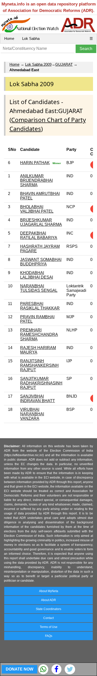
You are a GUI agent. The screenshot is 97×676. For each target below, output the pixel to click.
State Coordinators (48, 609)
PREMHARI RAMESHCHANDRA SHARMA (39, 334)
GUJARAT (64, 64)
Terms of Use (48, 627)
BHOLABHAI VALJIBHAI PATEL (36, 209)
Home (9, 38)
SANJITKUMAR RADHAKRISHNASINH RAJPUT (41, 383)
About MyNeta (48, 591)
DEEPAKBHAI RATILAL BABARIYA (38, 235)
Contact (48, 618)
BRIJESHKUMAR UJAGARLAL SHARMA (41, 222)
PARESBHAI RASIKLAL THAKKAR (40, 306)
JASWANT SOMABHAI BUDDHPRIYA (40, 261)
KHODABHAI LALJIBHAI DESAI (36, 275)
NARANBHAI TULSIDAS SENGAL (38, 288)
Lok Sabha (31, 38)
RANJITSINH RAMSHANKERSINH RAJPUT (39, 365)
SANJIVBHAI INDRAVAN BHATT (37, 398)
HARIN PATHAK (35, 163)
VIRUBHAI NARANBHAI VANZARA (32, 414)
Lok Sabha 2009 (38, 64)
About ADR (48, 600)
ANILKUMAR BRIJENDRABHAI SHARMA (36, 180)
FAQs (48, 636)
